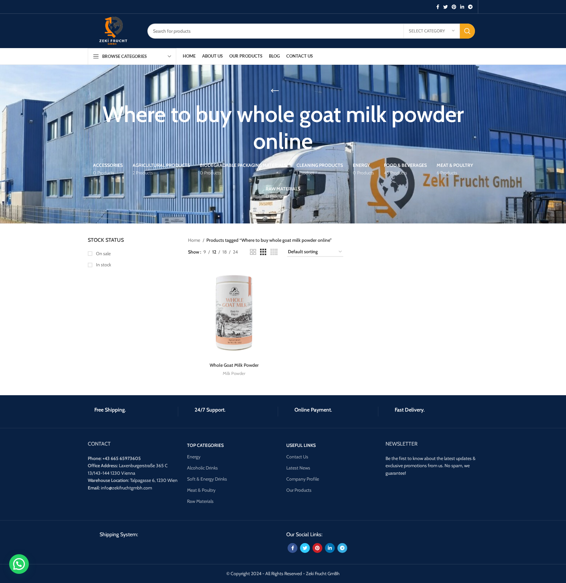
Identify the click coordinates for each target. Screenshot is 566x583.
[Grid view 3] (263, 252)
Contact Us (297, 457)
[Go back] (275, 90)
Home (194, 240)
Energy (193, 457)
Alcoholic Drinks (202, 468)
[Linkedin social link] (462, 7)
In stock (103, 265)
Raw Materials (200, 501)
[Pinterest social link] (454, 7)
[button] (19, 564)
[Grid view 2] (253, 252)
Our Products (298, 490)
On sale (103, 253)
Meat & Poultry (201, 490)
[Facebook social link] (437, 7)
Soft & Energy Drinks (207, 479)
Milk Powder (234, 373)
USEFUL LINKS (301, 445)
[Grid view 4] (274, 252)
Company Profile (302, 479)
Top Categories (205, 445)
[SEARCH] (467, 31)
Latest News (298, 468)
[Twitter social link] (445, 7)
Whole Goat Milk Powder (234, 365)
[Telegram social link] (470, 7)
